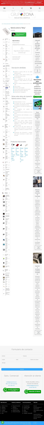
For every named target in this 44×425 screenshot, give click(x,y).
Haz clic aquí (37, 70)
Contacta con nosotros (38, 171)
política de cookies (27, 423)
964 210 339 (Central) (11, 383)
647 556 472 (11, 385)
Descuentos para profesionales (37, 81)
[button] (35, 423)
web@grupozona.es (11, 382)
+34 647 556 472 (32, 387)
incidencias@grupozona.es (33, 385)
